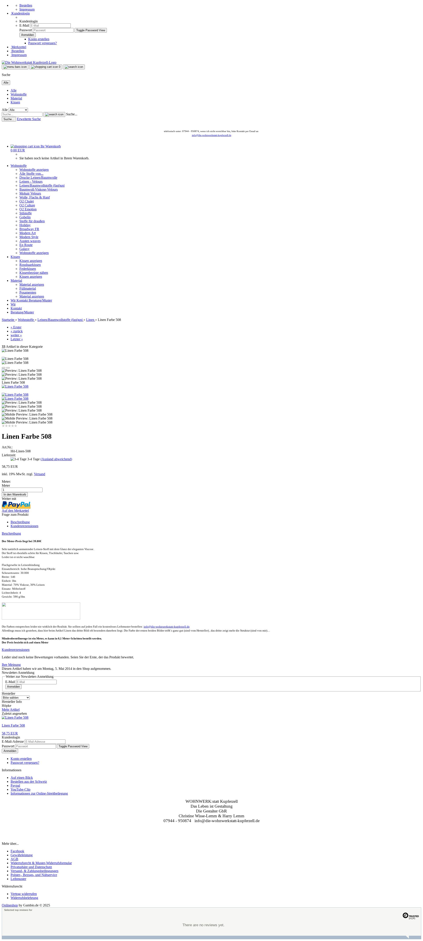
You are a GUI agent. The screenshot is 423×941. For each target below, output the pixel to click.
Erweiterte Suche (29, 119)
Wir (14, 300)
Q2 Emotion (28, 209)
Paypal (15, 785)
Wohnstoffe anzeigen (34, 169)
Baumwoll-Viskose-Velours (38, 189)
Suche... (71, 114)
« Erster (16, 327)
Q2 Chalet (26, 201)
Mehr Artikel (11, 709)
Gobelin (25, 217)
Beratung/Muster (40, 300)
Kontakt (23, 300)
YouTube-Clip (20, 789)
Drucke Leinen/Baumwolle (38, 177)
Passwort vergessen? (42, 43)
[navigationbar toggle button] (15, 66)
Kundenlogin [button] (20, 13)
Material (16, 98)
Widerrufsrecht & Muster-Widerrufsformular (41, 863)
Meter (6, 485)
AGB (14, 859)
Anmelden (13, 686)
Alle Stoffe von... (31, 173)
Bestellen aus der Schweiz (29, 781)
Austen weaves (30, 241)
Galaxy (24, 249)
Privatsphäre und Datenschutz (31, 867)
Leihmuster (18, 879)
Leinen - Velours (31, 181)
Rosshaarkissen (30, 265)
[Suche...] (54, 114)
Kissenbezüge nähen (33, 272)
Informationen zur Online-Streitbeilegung (39, 793)
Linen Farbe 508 (13, 725)
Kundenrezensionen (24, 526)
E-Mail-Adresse (13, 741)
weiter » (16, 335)
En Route (26, 245)
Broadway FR (29, 229)
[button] (3, 367)
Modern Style (28, 237)
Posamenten (27, 292)
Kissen (15, 102)
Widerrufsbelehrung (24, 898)
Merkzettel (18, 47)
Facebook (17, 851)
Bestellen (25, 5)
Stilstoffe (25, 213)
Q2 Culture (27, 205)
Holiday (25, 225)
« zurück (17, 331)
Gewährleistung (22, 855)
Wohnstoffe (19, 94)
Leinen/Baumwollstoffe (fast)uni (42, 185)
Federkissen (27, 269)
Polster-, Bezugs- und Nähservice (34, 875)
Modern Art (27, 233)
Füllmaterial (27, 288)
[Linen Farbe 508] (15, 386)
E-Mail (24, 25)
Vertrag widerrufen (24, 894)
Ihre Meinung (11, 665)
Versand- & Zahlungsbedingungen (34, 871)
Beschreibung (20, 522)
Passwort (25, 30)
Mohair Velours (30, 193)
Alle (14, 90)
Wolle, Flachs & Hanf (34, 197)
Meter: (6, 481)
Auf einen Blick (22, 777)
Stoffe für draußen (32, 221)
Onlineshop (10, 905)
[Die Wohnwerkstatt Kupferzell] (29, 62)
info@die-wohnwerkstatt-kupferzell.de (211, 135)
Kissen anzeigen (30, 261)
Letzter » (17, 339)
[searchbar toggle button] (74, 66)
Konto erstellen (38, 39)
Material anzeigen (31, 284)
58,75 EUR (10, 733)
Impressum (27, 9)
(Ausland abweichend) (56, 459)
